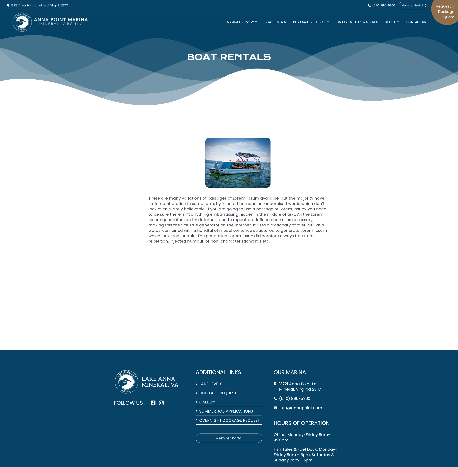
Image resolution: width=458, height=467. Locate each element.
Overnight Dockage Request (229, 420)
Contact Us (416, 22)
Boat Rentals (275, 22)
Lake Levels (210, 384)
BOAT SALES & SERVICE (309, 22)
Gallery (207, 402)
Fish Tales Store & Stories (357, 22)
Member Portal (412, 5)
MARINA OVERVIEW (240, 22)
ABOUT (390, 22)
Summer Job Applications (226, 411)
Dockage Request (218, 393)
